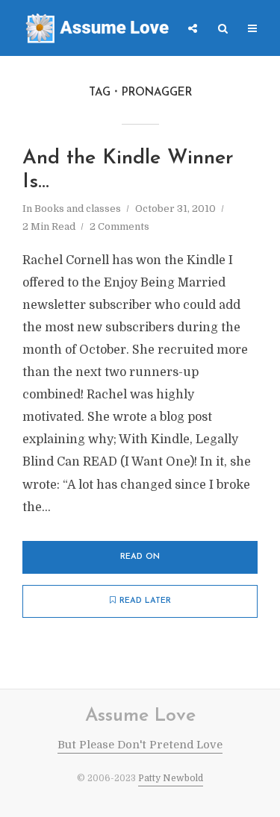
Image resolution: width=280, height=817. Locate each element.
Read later (145, 601)
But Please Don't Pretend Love (140, 745)
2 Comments (119, 226)
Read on (140, 557)
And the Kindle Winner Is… (128, 170)
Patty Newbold (170, 778)
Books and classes (77, 208)
